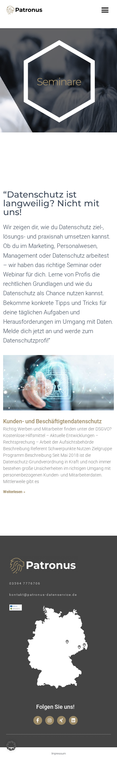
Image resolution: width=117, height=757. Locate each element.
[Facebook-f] (37, 720)
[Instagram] (49, 720)
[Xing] (61, 720)
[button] (105, 10)
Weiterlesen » (14, 492)
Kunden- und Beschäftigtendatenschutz (52, 421)
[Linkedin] (73, 720)
